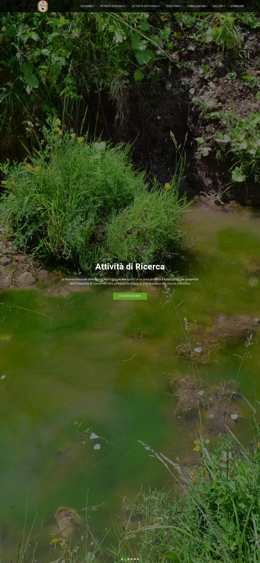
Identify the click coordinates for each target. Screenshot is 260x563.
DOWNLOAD (237, 6)
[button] (6, 281)
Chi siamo (86, 6)
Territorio (172, 6)
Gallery (218, 6)
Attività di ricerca (112, 6)
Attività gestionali (145, 6)
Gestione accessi (130, 296)
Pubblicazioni (196, 6)
